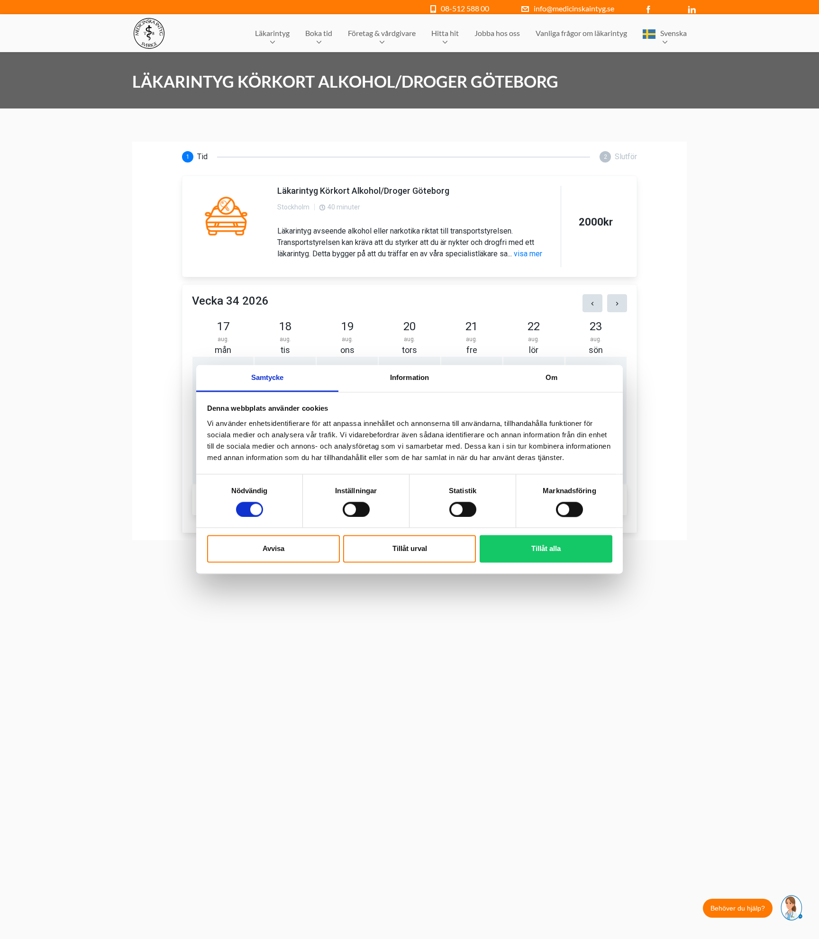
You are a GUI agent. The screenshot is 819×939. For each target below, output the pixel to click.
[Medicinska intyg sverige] (149, 33)
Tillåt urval (409, 549)
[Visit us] (650, 8)
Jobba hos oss (497, 32)
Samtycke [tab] (267, 377)
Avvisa (273, 549)
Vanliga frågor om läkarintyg (581, 32)
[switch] (356, 509)
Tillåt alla (546, 549)
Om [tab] (551, 377)
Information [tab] (409, 377)
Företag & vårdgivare (382, 32)
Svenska (673, 32)
